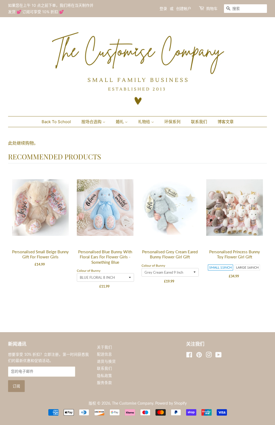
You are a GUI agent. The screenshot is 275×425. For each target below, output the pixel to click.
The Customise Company (132, 403)
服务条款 (104, 382)
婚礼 (120, 121)
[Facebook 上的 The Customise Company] (189, 356)
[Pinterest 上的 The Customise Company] (199, 356)
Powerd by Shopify (171, 403)
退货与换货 (106, 361)
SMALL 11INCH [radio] (220, 267)
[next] (261, 239)
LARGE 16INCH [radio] (247, 267)
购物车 (212, 8)
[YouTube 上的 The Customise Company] (218, 356)
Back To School (56, 121)
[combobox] (245, 8)
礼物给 (144, 121)
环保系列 (172, 121)
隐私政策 (104, 375)
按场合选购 (92, 121)
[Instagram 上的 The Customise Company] (209, 356)
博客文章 (226, 121)
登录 (163, 8)
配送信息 (104, 354)
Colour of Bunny (88, 271)
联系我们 (199, 121)
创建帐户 (183, 8)
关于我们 (104, 347)
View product (41, 213)
